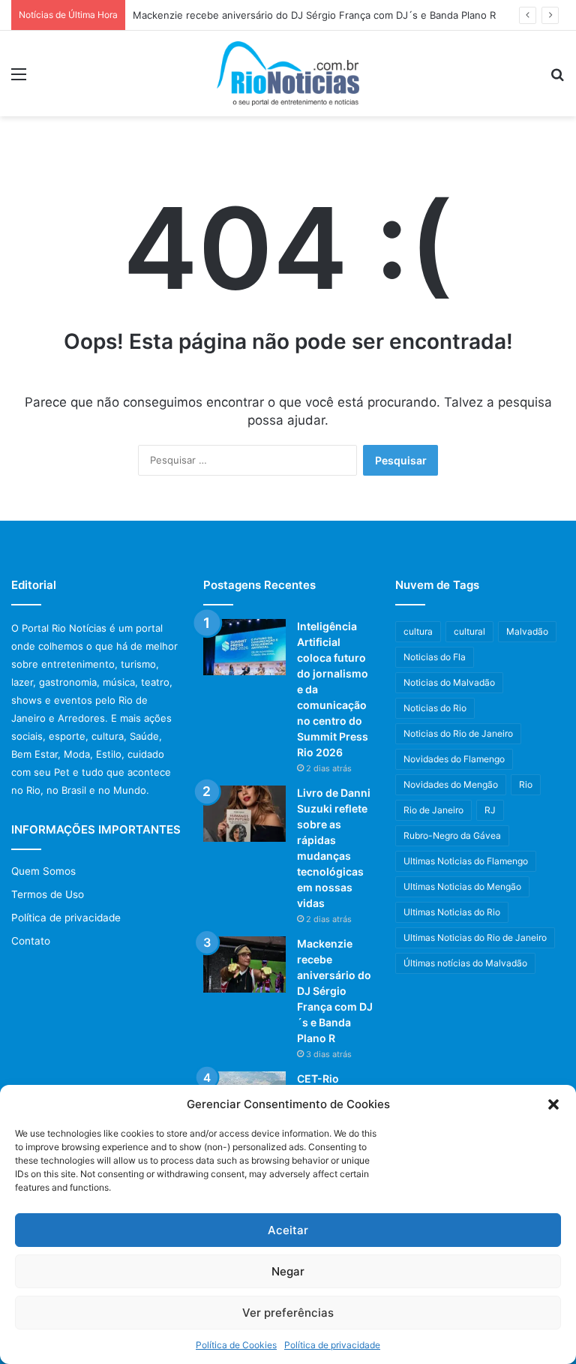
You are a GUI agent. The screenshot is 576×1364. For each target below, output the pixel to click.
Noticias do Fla (435, 656)
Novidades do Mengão (451, 784)
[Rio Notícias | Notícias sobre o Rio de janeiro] (288, 73)
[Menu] (18, 79)
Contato (30, 941)
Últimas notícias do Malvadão (465, 963)
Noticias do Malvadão (449, 682)
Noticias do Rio (435, 708)
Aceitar (288, 1230)
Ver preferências (288, 1312)
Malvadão (527, 631)
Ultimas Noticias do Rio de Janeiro (475, 937)
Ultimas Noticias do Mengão (462, 886)
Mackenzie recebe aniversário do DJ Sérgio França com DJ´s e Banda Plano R (314, 15)
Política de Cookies (236, 1344)
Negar (288, 1271)
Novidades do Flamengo (454, 759)
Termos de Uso (47, 894)
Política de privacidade (332, 1344)
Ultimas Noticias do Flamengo (466, 861)
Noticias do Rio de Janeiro (458, 733)
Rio (525, 784)
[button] (553, 1104)
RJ (490, 810)
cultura (418, 631)
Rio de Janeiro (434, 810)
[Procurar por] (557, 79)
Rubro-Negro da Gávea (452, 835)
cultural (469, 631)
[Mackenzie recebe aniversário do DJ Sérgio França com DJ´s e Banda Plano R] (244, 964)
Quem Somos (43, 871)
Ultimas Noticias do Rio (452, 912)
